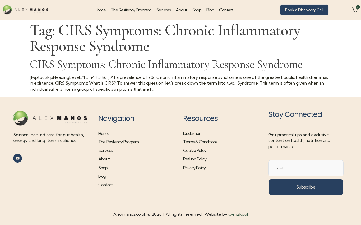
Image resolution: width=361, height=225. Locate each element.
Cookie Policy (194, 150)
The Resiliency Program (131, 9)
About (181, 9)
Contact (226, 9)
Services (163, 9)
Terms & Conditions (200, 141)
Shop (196, 9)
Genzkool (238, 214)
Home (100, 9)
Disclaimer (191, 133)
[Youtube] (17, 158)
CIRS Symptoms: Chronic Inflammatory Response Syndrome (166, 64)
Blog (210, 9)
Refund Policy (194, 159)
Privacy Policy (194, 167)
